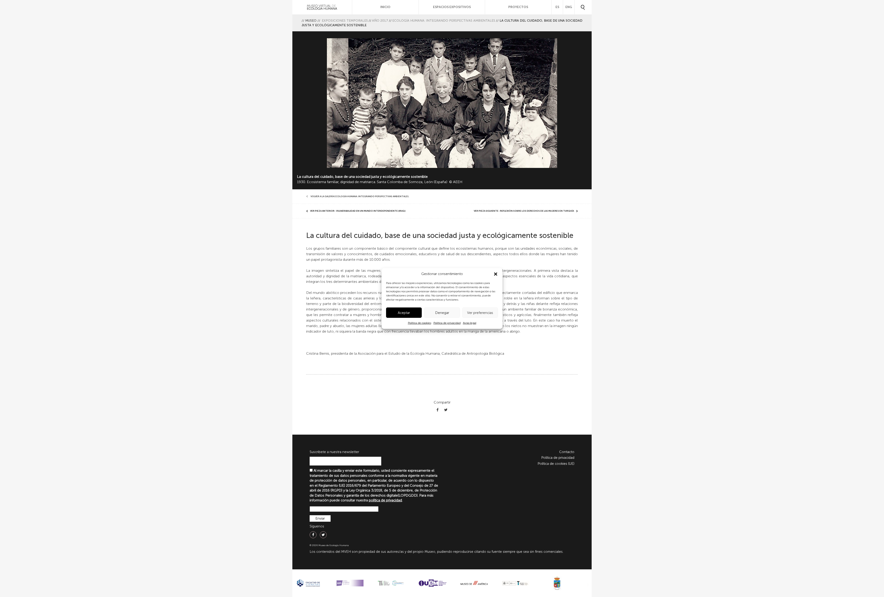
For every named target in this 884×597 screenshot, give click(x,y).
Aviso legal (469, 323)
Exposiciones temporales (345, 21)
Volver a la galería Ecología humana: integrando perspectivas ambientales (360, 196)
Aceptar (404, 313)
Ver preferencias (480, 313)
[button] (495, 274)
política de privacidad (385, 500)
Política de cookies (419, 323)
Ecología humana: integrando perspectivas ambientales (443, 21)
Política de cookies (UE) (556, 464)
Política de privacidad (447, 323)
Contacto (566, 452)
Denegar (442, 313)
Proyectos (518, 7)
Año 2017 (380, 21)
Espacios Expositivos (452, 7)
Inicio (385, 7)
